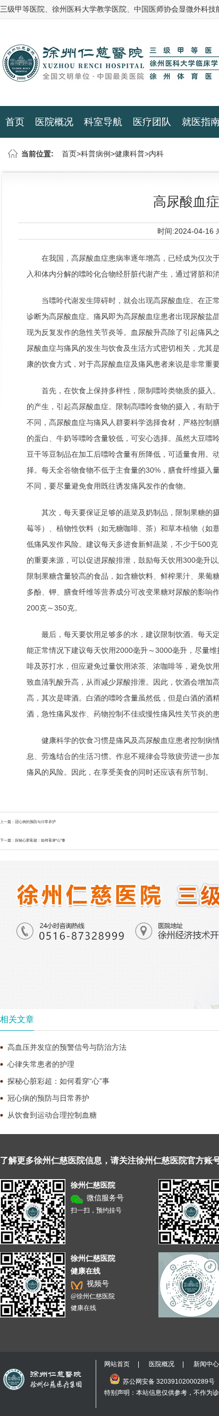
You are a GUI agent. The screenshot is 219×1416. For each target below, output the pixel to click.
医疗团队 (152, 122)
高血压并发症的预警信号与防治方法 (67, 1047)
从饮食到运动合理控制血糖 (52, 1115)
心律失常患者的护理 (40, 1064)
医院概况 (54, 122)
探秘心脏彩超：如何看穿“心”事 (40, 840)
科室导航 (103, 122)
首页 (14, 122)
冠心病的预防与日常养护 (35, 822)
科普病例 (96, 153)
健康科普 (130, 153)
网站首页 (117, 1364)
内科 (156, 153)
